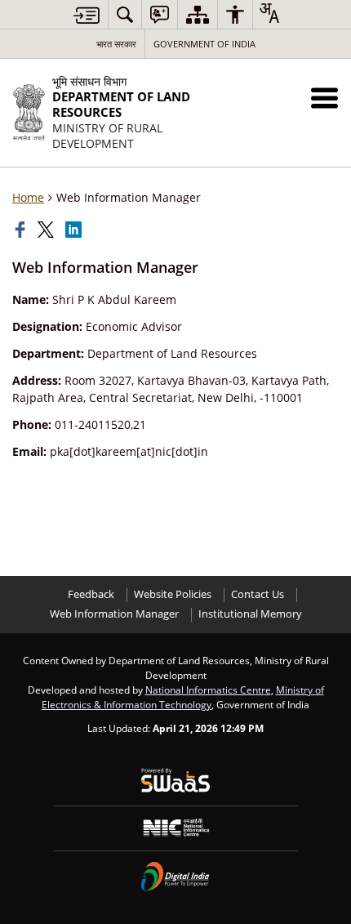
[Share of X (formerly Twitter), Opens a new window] (47, 229)
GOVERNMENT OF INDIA (204, 44)
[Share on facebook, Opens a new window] (22, 229)
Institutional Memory (250, 614)
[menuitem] (125, 14)
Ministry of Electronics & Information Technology (183, 697)
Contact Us (257, 594)
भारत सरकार (116, 44)
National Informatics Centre (208, 689)
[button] (324, 97)
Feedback (91, 594)
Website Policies (172, 594)
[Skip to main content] (86, 15)
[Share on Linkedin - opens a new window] (75, 229)
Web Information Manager (114, 614)
